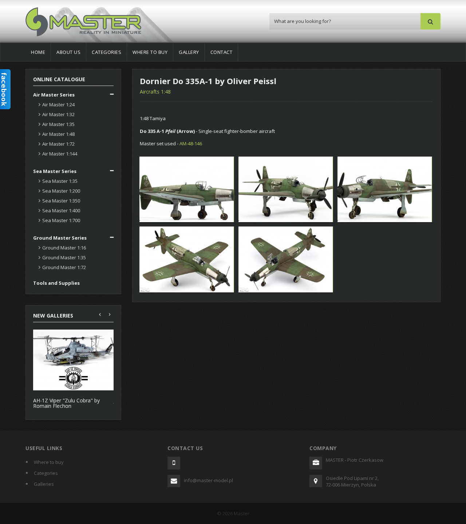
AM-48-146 (190, 143)
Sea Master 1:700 (61, 220)
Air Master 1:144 (59, 153)
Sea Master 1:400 (61, 210)
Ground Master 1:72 (64, 267)
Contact (221, 52)
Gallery (189, 52)
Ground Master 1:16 (64, 247)
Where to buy (150, 52)
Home (38, 52)
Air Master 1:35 (58, 124)
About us (68, 52)
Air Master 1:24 (58, 104)
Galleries (44, 484)
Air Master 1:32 (58, 114)
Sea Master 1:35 (60, 181)
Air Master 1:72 (58, 144)
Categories (106, 52)
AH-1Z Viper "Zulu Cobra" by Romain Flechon (66, 403)
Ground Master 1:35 (64, 257)
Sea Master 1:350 (61, 200)
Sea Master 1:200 (61, 191)
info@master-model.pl (208, 480)
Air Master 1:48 (58, 134)
